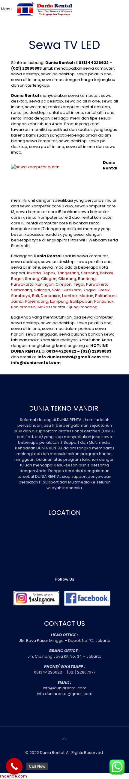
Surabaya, (21, 296)
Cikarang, (67, 278)
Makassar (47, 307)
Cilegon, (49, 278)
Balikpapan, (81, 301)
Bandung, (87, 278)
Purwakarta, (22, 284)
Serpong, (90, 273)
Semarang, (22, 290)
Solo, (57, 290)
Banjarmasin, (24, 307)
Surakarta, (72, 290)
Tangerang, (68, 273)
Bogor (17, 278)
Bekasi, (107, 273)
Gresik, (104, 290)
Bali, (36, 296)
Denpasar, (51, 296)
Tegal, (79, 284)
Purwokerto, (98, 284)
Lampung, (59, 301)
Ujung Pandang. (83, 307)
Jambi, (17, 301)
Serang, (32, 278)
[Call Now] (14, 766)
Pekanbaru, (106, 296)
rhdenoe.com (13, 776)
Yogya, (90, 290)
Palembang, (37, 301)
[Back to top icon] (64, 739)
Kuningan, (45, 284)
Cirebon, (64, 284)
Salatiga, (42, 290)
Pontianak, (104, 301)
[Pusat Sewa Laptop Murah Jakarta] (45, 19)
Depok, (49, 273)
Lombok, (70, 296)
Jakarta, (34, 273)
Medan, (87, 296)
